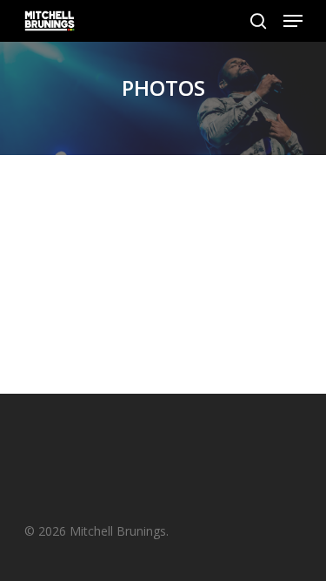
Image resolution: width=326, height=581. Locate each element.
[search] (258, 20)
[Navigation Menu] (293, 21)
